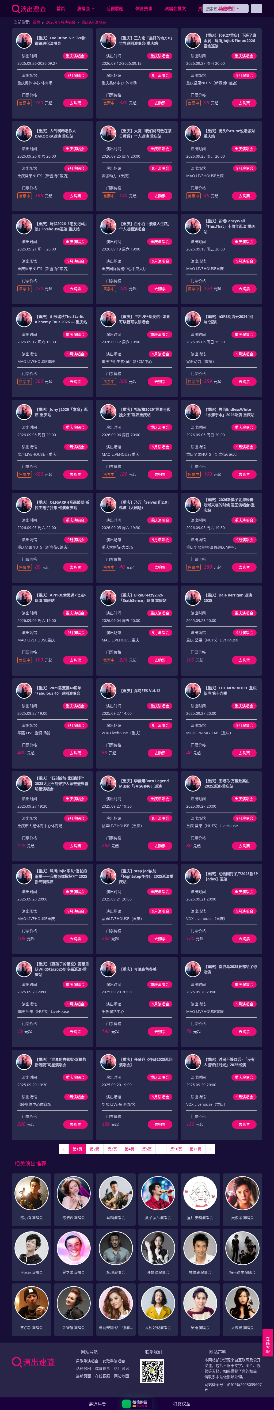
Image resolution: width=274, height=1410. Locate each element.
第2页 (95, 1148)
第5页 (147, 1148)
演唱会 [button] (84, 9)
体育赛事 (144, 9)
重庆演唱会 (75, 55)
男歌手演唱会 (87, 1360)
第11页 (195, 1148)
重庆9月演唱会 (93, 22)
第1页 (77, 1148)
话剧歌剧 (114, 9)
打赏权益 (181, 1404)
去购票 (75, 102)
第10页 (176, 1148)
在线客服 (102, 1375)
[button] (137, 1403)
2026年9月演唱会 (60, 22)
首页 (60, 9)
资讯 (202, 9)
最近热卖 (97, 1404)
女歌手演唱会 (113, 1360)
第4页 (129, 1148)
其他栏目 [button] (227, 9)
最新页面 (83, 1375)
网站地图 (121, 1375)
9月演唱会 (76, 75)
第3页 (112, 1148)
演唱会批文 (175, 9)
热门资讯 (121, 1368)
